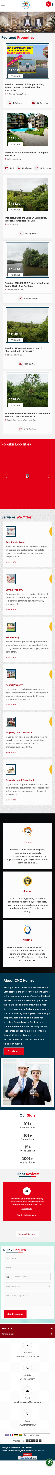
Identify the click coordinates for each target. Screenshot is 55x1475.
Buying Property (14, 589)
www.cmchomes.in (27, 1425)
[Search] (48, 4)
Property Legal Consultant (20, 780)
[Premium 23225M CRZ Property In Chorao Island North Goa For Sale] (27, 259)
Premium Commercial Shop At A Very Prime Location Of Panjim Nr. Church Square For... (24, 87)
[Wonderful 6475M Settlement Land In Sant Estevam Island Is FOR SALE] (27, 390)
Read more (14, 1051)
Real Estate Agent (15, 542)
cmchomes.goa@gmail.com (27, 1402)
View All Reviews (27, 1234)
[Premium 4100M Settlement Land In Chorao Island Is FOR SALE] (27, 325)
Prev (6, 476)
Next (48, 476)
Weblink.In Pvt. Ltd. (36, 1450)
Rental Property (14, 685)
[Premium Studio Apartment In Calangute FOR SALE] (27, 129)
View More (11, 562)
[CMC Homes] (26, 5)
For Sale (15, 76)
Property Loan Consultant (19, 732)
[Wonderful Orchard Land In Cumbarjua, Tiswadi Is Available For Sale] (27, 194)
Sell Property (12, 637)
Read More (27, 1205)
